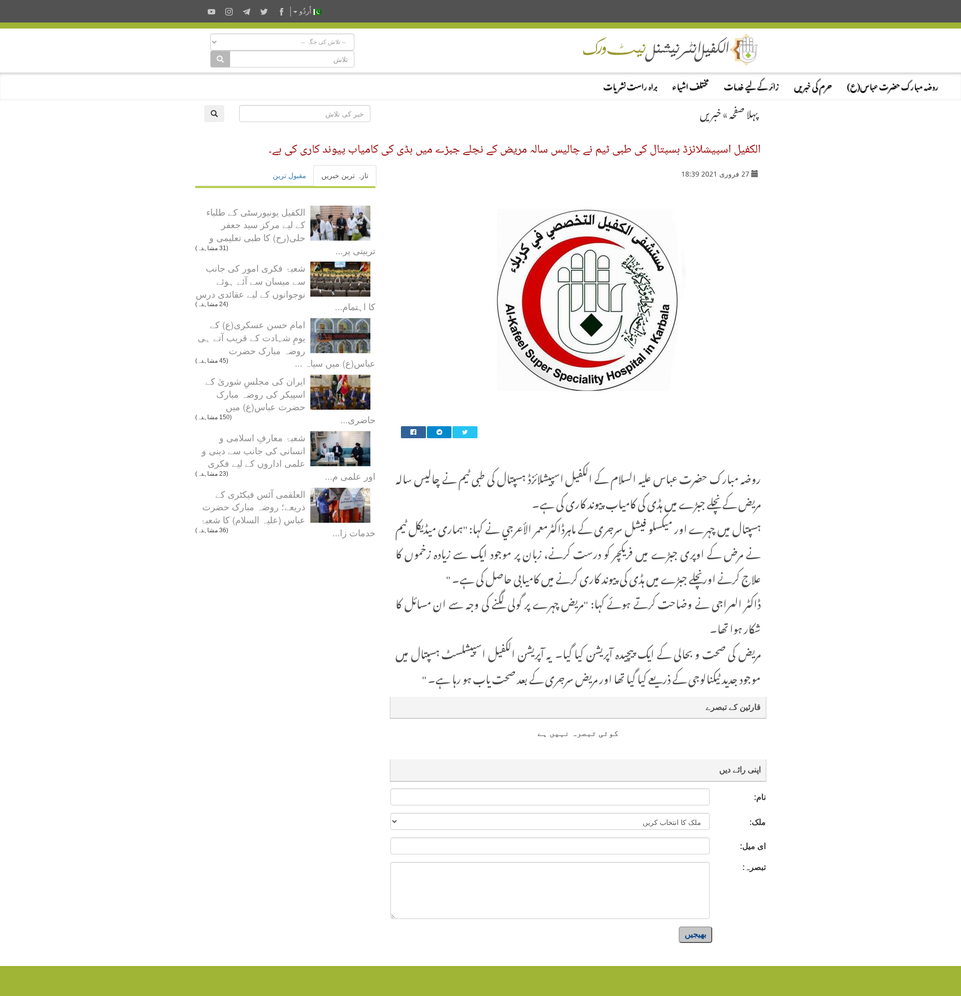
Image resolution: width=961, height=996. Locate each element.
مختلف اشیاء (690, 85)
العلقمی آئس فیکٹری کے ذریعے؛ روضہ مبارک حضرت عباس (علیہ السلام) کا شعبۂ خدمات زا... (287, 513)
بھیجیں (695, 934)
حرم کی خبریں (813, 85)
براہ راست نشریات (630, 85)
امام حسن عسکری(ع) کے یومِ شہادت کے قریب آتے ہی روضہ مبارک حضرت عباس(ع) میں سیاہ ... (286, 343)
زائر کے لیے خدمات (751, 85)
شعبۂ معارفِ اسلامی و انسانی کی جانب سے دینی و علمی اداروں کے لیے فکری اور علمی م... (288, 456)
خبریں (710, 112)
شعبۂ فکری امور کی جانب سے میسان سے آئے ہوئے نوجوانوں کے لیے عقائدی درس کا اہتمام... (285, 287)
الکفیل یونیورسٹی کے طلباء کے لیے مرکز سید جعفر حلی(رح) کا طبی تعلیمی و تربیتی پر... (290, 231)
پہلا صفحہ (743, 112)
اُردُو (305, 11)
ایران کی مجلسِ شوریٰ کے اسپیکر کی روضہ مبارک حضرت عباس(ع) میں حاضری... (290, 400)
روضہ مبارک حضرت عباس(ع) (892, 85)
